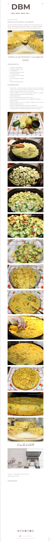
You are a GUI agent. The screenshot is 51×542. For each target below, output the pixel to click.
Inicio (13, 13)
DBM (20, 6)
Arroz (23, 13)
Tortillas (17, 476)
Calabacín (13, 476)
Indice (18, 13)
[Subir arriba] (49, 539)
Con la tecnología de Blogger (26, 536)
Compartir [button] (10, 474)
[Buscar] (42, 3)
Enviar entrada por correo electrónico (21, 474)
